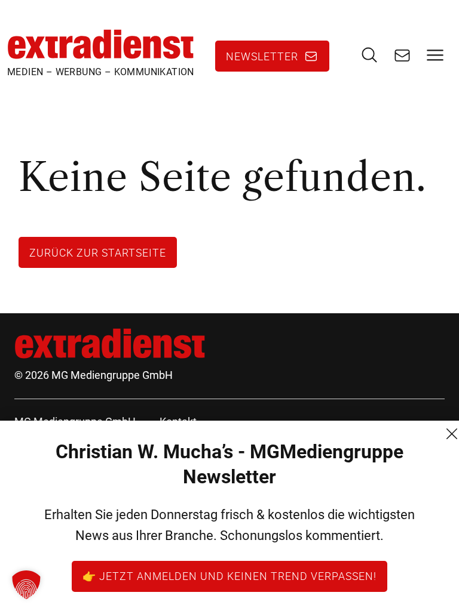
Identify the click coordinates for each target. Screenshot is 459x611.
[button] (26, 584)
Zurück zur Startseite (97, 252)
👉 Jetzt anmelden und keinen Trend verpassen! (229, 576)
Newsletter (262, 56)
